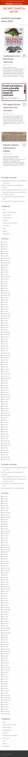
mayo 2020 (5, 362)
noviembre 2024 (6, 276)
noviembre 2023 (6, 295)
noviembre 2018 (6, 397)
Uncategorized (6, 233)
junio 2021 (5, 339)
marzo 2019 (5, 387)
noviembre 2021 (6, 334)
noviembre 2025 (6, 258)
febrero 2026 (6, 253)
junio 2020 (5, 360)
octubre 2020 (6, 357)
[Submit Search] (6, 4)
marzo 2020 (5, 366)
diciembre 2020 (6, 353)
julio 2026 (5, 242)
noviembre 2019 (6, 373)
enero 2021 (5, 350)
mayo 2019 (5, 383)
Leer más (22, 76)
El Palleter (5, 220)
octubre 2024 (6, 279)
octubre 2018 (6, 399)
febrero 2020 (6, 369)
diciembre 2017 (6, 413)
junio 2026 (5, 244)
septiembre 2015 (7, 445)
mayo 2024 (5, 283)
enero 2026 (5, 255)
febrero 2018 (6, 408)
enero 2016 (5, 438)
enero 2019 (5, 392)
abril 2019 (5, 385)
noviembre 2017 (6, 415)
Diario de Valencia (7, 215)
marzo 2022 (5, 325)
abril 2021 (5, 343)
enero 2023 (5, 311)
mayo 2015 (5, 447)
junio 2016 (5, 427)
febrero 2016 (6, 436)
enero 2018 (5, 410)
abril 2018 (5, 403)
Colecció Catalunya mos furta (10, 212)
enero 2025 (5, 274)
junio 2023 (5, 299)
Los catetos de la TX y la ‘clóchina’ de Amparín (14, 201)
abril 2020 (5, 364)
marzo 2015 (5, 450)
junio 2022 (5, 320)
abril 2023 (5, 304)
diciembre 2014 (6, 457)
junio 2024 (5, 281)
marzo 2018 (5, 406)
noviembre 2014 (6, 459)
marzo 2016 (5, 434)
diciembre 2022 (6, 313)
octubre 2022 (6, 318)
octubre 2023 (6, 297)
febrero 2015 (6, 452)
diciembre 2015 (6, 441)
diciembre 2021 (6, 332)
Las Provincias (6, 225)
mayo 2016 (5, 429)
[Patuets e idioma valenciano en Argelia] (14, 137)
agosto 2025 (6, 265)
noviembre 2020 (6, 355)
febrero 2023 (6, 309)
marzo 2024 (5, 288)
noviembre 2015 (6, 443)
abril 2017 (5, 420)
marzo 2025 (5, 272)
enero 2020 (5, 371)
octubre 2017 (6, 417)
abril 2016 (5, 431)
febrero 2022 (6, 327)
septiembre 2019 (7, 378)
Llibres (4, 228)
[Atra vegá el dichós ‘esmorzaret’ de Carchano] (14, 92)
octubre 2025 (6, 260)
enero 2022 (5, 329)
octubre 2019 (6, 376)
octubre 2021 (6, 336)
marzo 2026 (5, 251)
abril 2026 (5, 249)
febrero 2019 (6, 390)
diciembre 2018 (6, 394)
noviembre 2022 (6, 316)
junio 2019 (5, 380)
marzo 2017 (5, 422)
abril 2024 (5, 286)
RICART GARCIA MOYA (14, 10)
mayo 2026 (5, 246)
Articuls (10, 64)
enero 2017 (5, 424)
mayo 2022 (5, 323)
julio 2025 (5, 267)
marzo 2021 (5, 346)
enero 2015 (5, 454)
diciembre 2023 (6, 292)
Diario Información (7, 217)
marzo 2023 (5, 306)
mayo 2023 (5, 302)
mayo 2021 (5, 341)
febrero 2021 (6, 348)
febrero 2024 (6, 290)
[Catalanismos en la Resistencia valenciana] (14, 40)
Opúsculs (5, 231)
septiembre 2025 (7, 262)
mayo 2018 (5, 401)
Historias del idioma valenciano (10, 223)
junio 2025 (5, 269)
